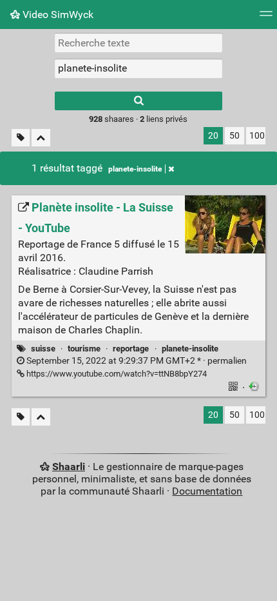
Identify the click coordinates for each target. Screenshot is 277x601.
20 (213, 135)
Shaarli (68, 466)
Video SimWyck (56, 14)
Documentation (207, 491)
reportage (131, 348)
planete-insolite (135, 168)
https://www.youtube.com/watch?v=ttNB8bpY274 (115, 374)
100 (257, 135)
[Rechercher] (138, 101)
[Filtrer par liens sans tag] (21, 137)
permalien (135, 360)
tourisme (84, 348)
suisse (43, 348)
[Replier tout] (41, 137)
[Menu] (266, 17)
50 (234, 135)
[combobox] (138, 68)
